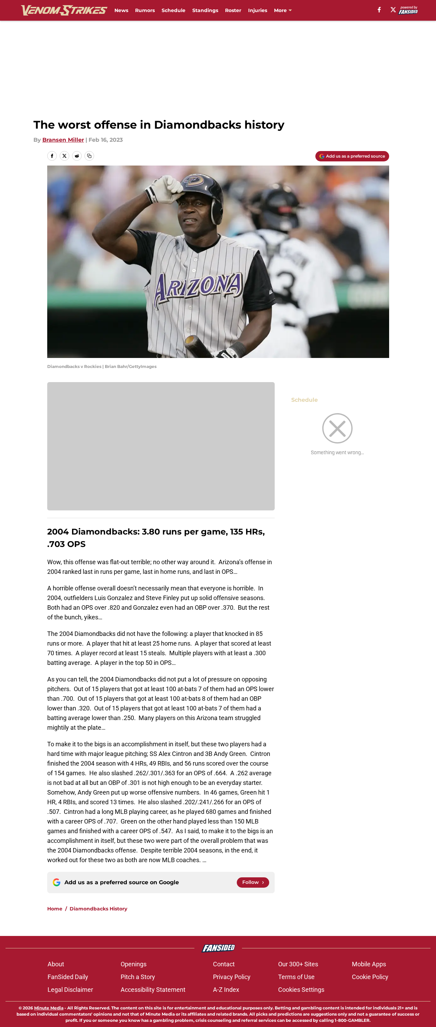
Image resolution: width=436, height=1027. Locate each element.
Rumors (145, 10)
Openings (133, 964)
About (56, 964)
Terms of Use (296, 976)
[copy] (89, 156)
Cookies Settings (301, 989)
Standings (205, 10)
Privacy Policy (232, 976)
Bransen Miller (63, 140)
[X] (393, 9)
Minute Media (48, 1007)
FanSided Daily (68, 976)
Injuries (257, 10)
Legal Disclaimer (70, 989)
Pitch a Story (138, 976)
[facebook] (379, 9)
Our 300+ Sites (298, 964)
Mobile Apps (369, 964)
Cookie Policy (370, 976)
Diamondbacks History (98, 909)
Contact (224, 964)
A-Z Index (226, 989)
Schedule (173, 10)
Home (54, 909)
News (121, 10)
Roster (233, 10)
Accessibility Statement (153, 989)
